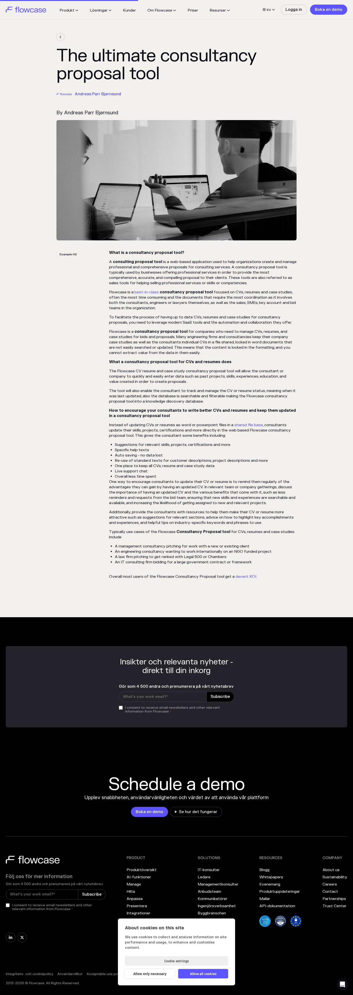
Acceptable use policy (104, 974)
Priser (193, 10)
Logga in (294, 10)
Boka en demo (328, 10)
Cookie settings (176, 961)
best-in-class (147, 292)
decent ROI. (246, 576)
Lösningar (99, 10)
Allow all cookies (203, 974)
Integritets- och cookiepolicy (29, 974)
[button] (69, 10)
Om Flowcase (159, 10)
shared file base (248, 425)
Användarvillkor (70, 974)
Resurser (218, 10)
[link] (294, 10)
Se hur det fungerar (198, 812)
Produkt (67, 10)
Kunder (129, 10)
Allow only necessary (150, 974)
